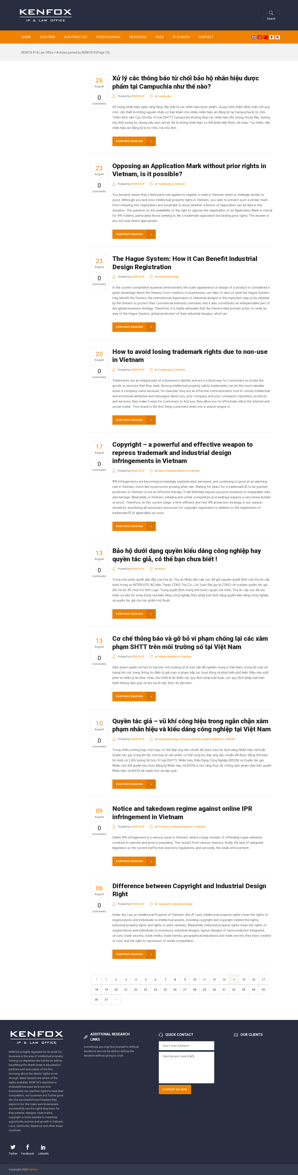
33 (243, 989)
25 (165, 989)
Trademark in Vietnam (171, 184)
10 (194, 979)
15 (243, 979)
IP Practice (164, 826)
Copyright (164, 904)
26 (174, 989)
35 (263, 989)
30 (214, 989)
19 (106, 989)
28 (194, 989)
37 (106, 999)
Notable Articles (190, 739)
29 (204, 989)
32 (233, 989)
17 (263, 979)
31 (224, 989)
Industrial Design (168, 276)
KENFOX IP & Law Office (37, 52)
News (161, 470)
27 (184, 989)
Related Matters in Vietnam (183, 470)
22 (135, 989)
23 (145, 989)
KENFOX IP (137, 96)
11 (204, 979)
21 (125, 989)
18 (96, 989)
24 (155, 989)
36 (96, 999)
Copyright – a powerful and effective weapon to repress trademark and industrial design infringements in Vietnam (182, 453)
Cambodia (164, 96)
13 (224, 979)
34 (253, 989)
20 (116, 989)
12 (214, 979)
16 (253, 979)
